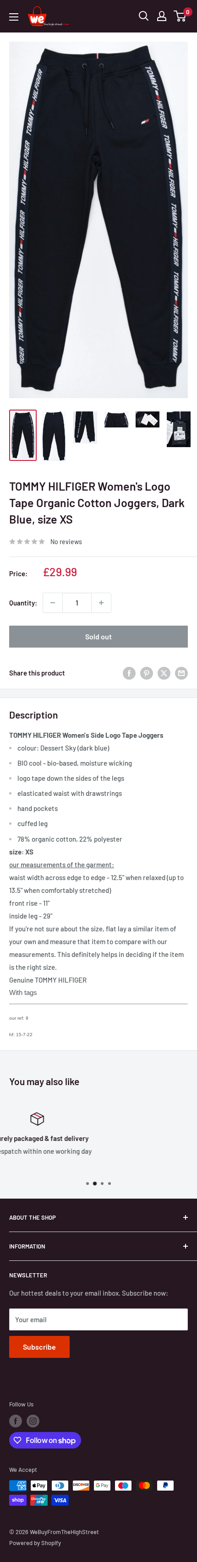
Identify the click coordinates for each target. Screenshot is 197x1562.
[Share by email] (181, 673)
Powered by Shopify (35, 1542)
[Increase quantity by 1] (101, 602)
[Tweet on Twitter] (164, 673)
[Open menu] (13, 17)
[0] (180, 16)
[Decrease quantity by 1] (52, 602)
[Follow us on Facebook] (15, 1421)
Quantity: (23, 603)
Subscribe (39, 1346)
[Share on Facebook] (129, 673)
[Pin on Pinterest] (146, 673)
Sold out (98, 636)
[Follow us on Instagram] (33, 1421)
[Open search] (144, 16)
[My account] (161, 16)
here (111, 1166)
